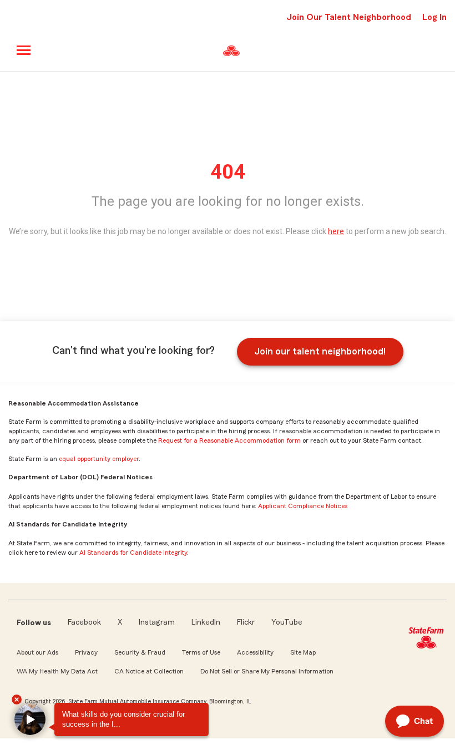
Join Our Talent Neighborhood (348, 17)
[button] (30, 719)
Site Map (303, 652)
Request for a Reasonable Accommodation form (229, 440)
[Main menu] (24, 50)
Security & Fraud (139, 652)
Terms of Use (201, 652)
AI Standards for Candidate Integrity (133, 552)
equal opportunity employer (99, 458)
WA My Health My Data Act (57, 671)
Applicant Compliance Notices (302, 506)
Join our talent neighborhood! (320, 351)
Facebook (84, 622)
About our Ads (37, 652)
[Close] (16, 699)
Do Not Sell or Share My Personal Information (266, 671)
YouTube (286, 622)
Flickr (246, 622)
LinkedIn (205, 622)
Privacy (86, 652)
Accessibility (255, 652)
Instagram (157, 622)
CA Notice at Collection (149, 671)
